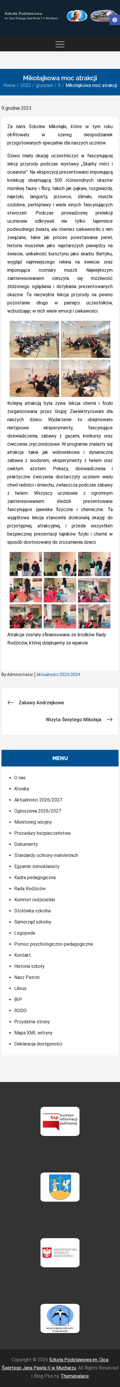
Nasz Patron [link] (27, 977)
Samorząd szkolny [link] (32, 922)
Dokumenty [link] (26, 844)
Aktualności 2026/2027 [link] (38, 800)
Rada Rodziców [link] (30, 888)
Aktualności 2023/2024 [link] (58, 674)
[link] (115, 20)
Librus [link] (20, 988)
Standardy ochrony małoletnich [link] (46, 855)
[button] (34, 339)
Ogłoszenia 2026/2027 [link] (37, 811)
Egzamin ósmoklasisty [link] (36, 866)
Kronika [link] (21, 789)
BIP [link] (18, 999)
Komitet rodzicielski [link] (34, 899)
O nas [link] (20, 777)
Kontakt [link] (22, 955)
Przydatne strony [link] (32, 1021)
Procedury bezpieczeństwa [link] (42, 833)
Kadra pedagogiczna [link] (35, 877)
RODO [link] (20, 1010)
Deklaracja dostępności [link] (38, 1044)
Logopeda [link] (24, 933)
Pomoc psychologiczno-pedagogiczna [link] (53, 944)
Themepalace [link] (75, 1376)
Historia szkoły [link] (29, 966)
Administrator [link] (20, 674)
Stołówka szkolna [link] (32, 911)
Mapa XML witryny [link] (33, 1033)
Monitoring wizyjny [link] (33, 822)
